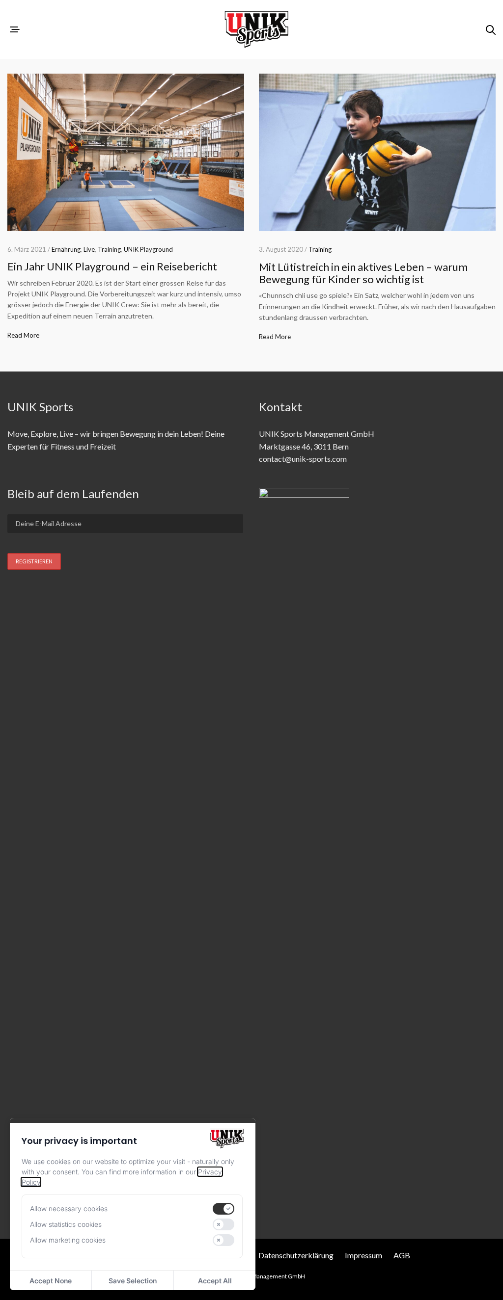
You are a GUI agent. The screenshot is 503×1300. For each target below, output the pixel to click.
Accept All (215, 1280)
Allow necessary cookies (69, 1208)
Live (89, 249)
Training (109, 249)
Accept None (50, 1280)
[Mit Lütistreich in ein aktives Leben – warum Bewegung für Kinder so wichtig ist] (377, 152)
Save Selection (133, 1280)
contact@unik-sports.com (303, 458)
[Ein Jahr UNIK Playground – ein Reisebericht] (125, 152)
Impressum (363, 1255)
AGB (401, 1255)
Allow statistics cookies (66, 1224)
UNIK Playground (148, 249)
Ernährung (66, 249)
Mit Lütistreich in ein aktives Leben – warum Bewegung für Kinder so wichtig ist (363, 273)
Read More (23, 335)
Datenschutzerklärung (296, 1255)
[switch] (223, 1209)
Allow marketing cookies (68, 1240)
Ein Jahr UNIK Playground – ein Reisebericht (112, 266)
